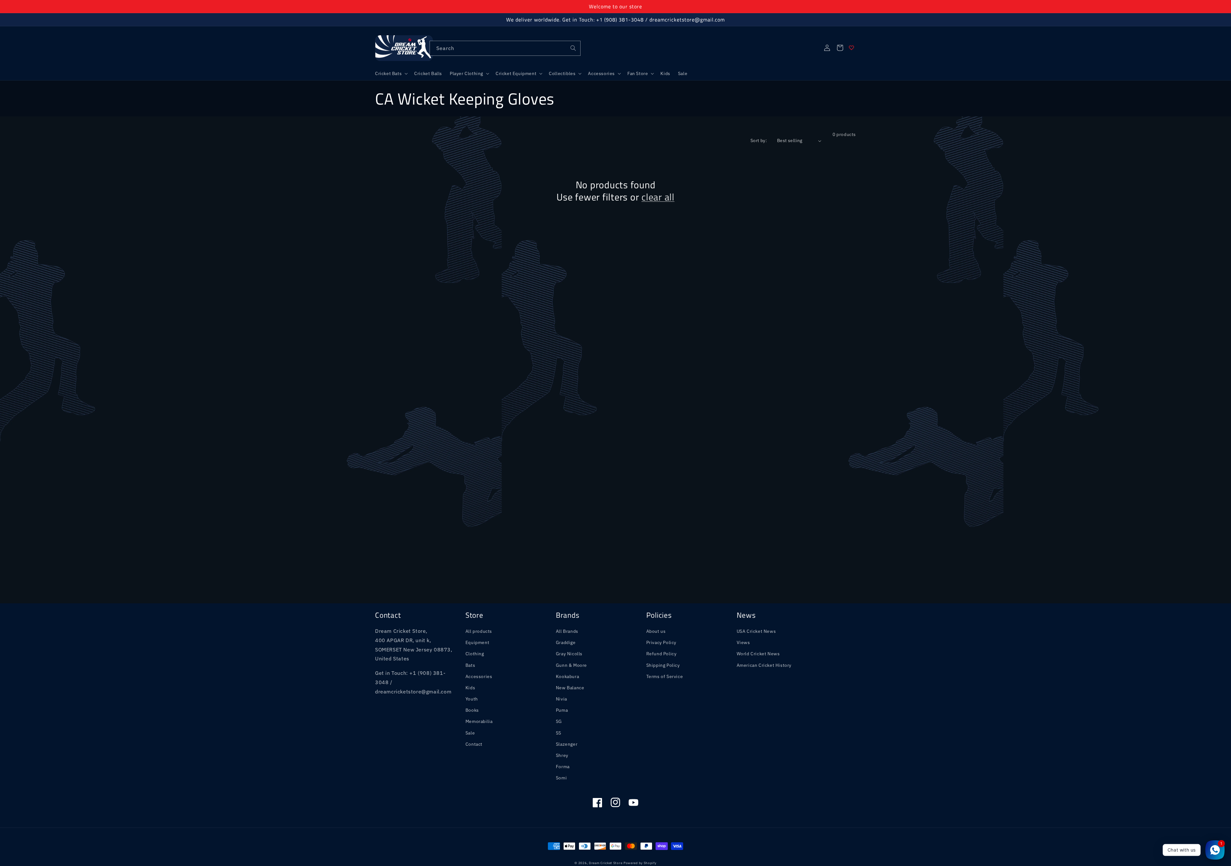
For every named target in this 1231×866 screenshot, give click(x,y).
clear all (657, 197)
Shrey (562, 755)
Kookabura (567, 676)
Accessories (478, 676)
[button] (390, 73)
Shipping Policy (663, 665)
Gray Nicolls (569, 654)
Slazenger (566, 744)
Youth (471, 699)
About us (656, 631)
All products (478, 631)
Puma (562, 710)
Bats (470, 665)
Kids (470, 688)
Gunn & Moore (571, 665)
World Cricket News (758, 654)
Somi (561, 778)
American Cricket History (764, 665)
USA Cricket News (756, 631)
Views (743, 642)
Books (472, 710)
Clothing (474, 654)
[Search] (573, 48)
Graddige (566, 642)
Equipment (477, 642)
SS (558, 733)
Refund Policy (661, 654)
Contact (473, 744)
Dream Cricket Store (605, 863)
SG (559, 721)
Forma (563, 766)
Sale (470, 733)
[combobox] (505, 48)
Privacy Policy (661, 642)
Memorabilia (479, 721)
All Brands (567, 631)
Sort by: (758, 140)
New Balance (570, 688)
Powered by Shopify (640, 863)
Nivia (561, 699)
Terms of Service (664, 676)
